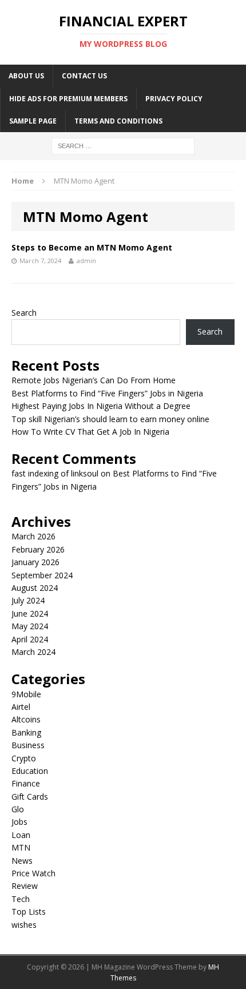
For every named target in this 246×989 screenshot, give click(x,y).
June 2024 (29, 613)
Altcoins (26, 719)
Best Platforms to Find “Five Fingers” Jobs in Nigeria (107, 393)
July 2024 (28, 600)
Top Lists (28, 911)
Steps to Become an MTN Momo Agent (91, 247)
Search (24, 312)
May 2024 (29, 626)
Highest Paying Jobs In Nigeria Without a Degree (101, 405)
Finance (25, 783)
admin (86, 260)
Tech (20, 898)
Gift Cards (29, 796)
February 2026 (38, 549)
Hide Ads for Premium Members (68, 99)
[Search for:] (123, 145)
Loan (20, 834)
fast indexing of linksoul (54, 473)
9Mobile (26, 694)
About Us (26, 76)
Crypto (23, 758)
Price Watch (33, 873)
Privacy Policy (174, 99)
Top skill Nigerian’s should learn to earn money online (110, 419)
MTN (20, 847)
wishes (24, 924)
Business (28, 745)
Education (29, 770)
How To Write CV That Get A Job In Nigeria (90, 431)
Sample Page (33, 121)
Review (24, 885)
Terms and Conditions (118, 121)
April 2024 (29, 639)
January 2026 (35, 562)
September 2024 (42, 575)
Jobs (19, 821)
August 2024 (34, 587)
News (22, 860)
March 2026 (33, 536)
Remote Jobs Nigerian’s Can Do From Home (93, 380)
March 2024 (33, 651)
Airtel (20, 706)
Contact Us (84, 76)
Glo (17, 809)
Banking (26, 732)
